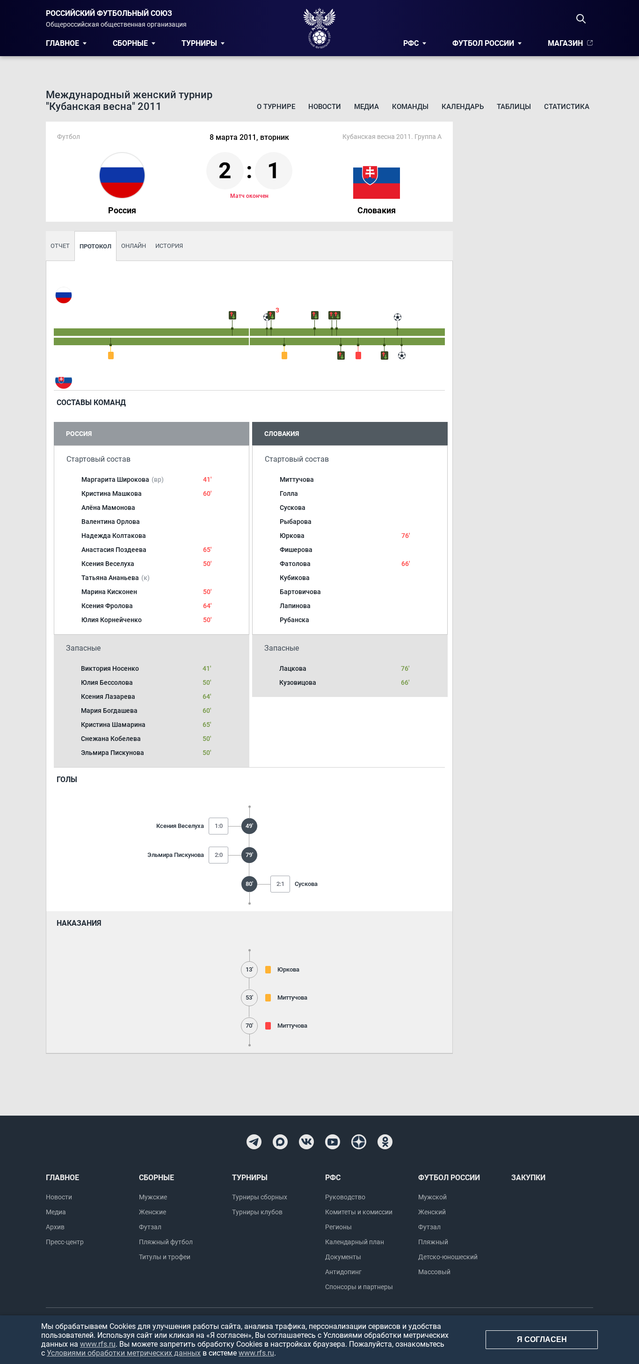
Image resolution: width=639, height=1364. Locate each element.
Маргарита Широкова (122, 479)
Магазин (565, 43)
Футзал (150, 1227)
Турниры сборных (259, 1197)
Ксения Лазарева (108, 696)
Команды (410, 106)
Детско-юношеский (448, 1257)
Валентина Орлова (110, 521)
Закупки (528, 1177)
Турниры (199, 43)
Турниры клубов (257, 1212)
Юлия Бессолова (107, 682)
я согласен (542, 1339)
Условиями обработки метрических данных (124, 1353)
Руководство (345, 1197)
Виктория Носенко (110, 668)
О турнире (276, 106)
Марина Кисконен (109, 591)
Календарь (463, 106)
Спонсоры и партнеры (359, 1287)
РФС (411, 43)
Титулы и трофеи (164, 1257)
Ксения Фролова (107, 605)
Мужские (153, 1197)
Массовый (434, 1272)
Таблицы (514, 106)
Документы (343, 1257)
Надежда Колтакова (113, 535)
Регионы (338, 1227)
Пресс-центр (65, 1242)
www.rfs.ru (98, 1344)
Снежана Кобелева (111, 738)
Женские (152, 1212)
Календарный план (354, 1242)
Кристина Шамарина (113, 724)
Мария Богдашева (109, 710)
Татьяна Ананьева (115, 577)
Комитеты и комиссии (358, 1212)
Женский (432, 1212)
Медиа (366, 106)
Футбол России (483, 43)
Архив (55, 1227)
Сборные (130, 43)
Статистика (566, 106)
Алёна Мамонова (108, 507)
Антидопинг (343, 1272)
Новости (324, 106)
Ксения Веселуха (107, 563)
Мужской (432, 1197)
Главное (62, 43)
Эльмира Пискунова (112, 752)
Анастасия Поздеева (113, 549)
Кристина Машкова (111, 493)
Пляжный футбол (166, 1242)
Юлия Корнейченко (111, 620)
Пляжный (433, 1242)
